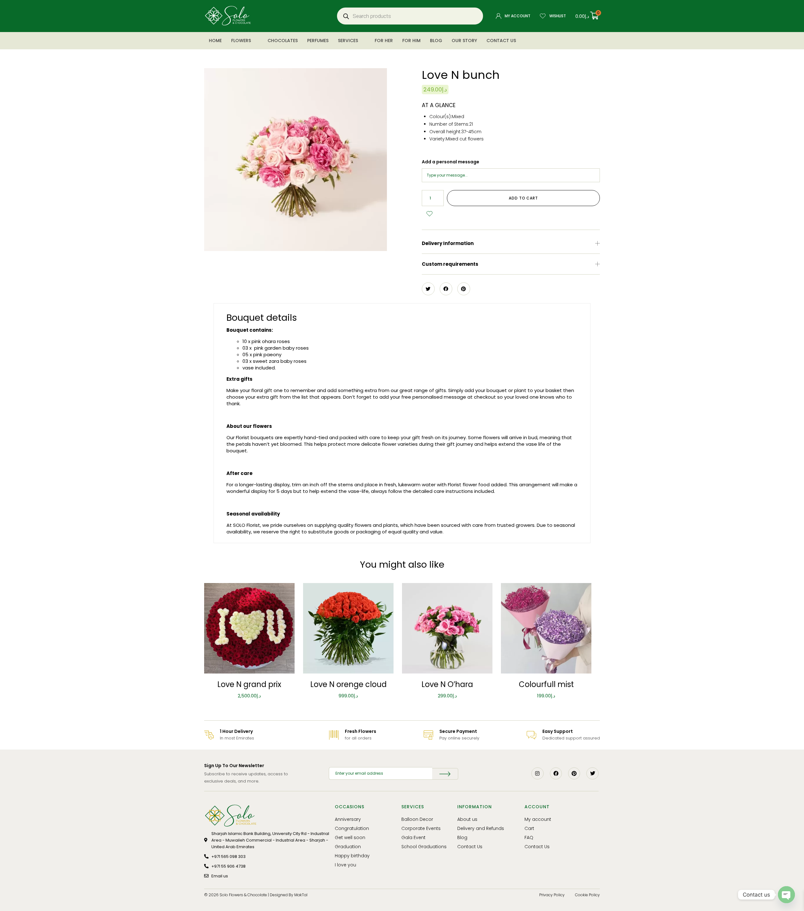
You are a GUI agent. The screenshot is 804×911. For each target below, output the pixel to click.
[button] (511, 243)
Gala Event (413, 837)
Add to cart (523, 198)
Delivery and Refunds (480, 828)
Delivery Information (448, 243)
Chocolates (283, 40)
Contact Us (501, 40)
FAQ (528, 837)
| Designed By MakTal (287, 894)
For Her (384, 40)
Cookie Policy (587, 894)
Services (348, 40)
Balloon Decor (417, 819)
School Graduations (424, 846)
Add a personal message (450, 162)
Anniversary (348, 819)
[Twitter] (592, 773)
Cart (529, 828)
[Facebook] (556, 773)
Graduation (348, 846)
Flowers (241, 40)
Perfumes (318, 40)
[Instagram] (537, 773)
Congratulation (352, 828)
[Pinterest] (574, 773)
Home (215, 40)
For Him (411, 40)
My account (537, 819)
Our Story (464, 40)
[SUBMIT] (445, 774)
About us (467, 819)
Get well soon (350, 837)
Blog (436, 40)
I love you (345, 865)
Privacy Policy (552, 894)
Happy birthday (352, 856)
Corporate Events (421, 828)
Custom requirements (450, 264)
